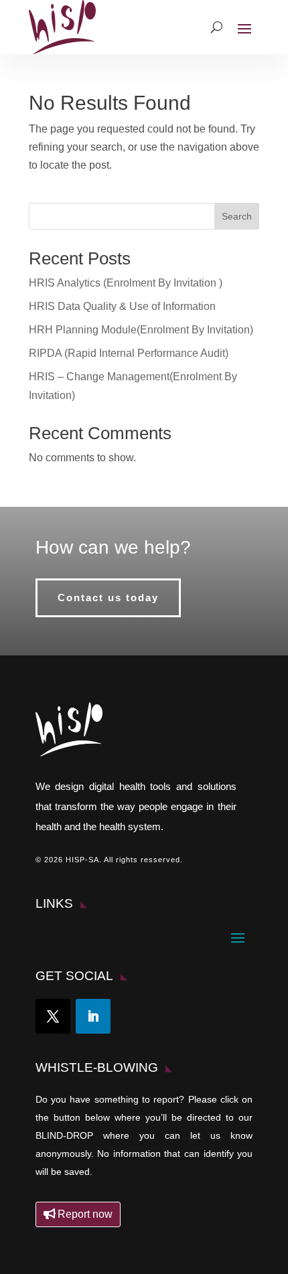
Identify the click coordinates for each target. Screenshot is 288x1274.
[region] (144, 1168)
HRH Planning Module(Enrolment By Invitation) (141, 329)
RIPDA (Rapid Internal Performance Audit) (128, 353)
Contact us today (108, 597)
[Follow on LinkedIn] (93, 1016)
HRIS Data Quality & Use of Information (122, 306)
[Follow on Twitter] (52, 1016)
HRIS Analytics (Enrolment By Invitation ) (125, 283)
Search (237, 216)
